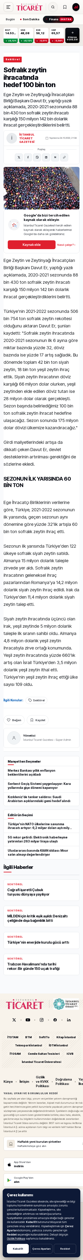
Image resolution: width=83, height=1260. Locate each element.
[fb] (55, 1019)
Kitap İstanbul (66, 1037)
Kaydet (40, 720)
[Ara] (53, 7)
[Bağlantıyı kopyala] (64, 157)
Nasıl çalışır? (66, 244)
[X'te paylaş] (19, 157)
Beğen (16, 720)
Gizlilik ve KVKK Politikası (42, 1081)
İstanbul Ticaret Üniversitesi (41, 1062)
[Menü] (8, 7)
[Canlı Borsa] (75, 7)
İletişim (24, 1081)
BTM (28, 1037)
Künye (8, 1081)
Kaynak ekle (32, 244)
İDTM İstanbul (58, 1045)
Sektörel (13, 59)
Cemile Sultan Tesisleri (44, 1053)
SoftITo (44, 1037)
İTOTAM (12, 1037)
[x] (14, 1019)
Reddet (65, 1248)
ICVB (70, 1053)
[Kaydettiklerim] (65, 7)
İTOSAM (15, 1053)
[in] (68, 1019)
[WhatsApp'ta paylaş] (37, 157)
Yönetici (29, 735)
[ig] (41, 1019)
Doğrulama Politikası (64, 1081)
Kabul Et (18, 1248)
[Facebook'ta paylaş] (28, 157)
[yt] (27, 1019)
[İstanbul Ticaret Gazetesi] (30, 7)
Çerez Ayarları (41, 1248)
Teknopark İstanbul (28, 1045)
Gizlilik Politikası (16, 1238)
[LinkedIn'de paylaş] (46, 157)
